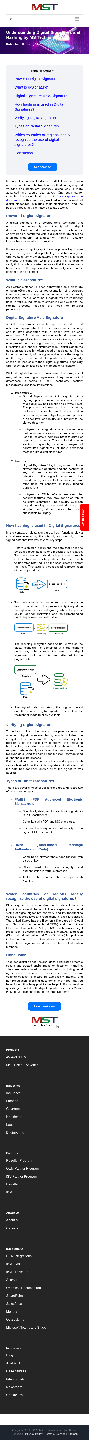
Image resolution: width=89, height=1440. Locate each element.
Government (15, 1109)
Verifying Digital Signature (35, 118)
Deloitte (12, 1184)
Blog (9, 1355)
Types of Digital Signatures (36, 126)
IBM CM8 (13, 1264)
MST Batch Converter (22, 1065)
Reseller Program (19, 1160)
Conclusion (23, 153)
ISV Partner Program (21, 1176)
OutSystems (15, 1319)
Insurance (13, 1093)
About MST (14, 1220)
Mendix (11, 1311)
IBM (9, 1192)
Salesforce (14, 1303)
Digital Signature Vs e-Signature (40, 96)
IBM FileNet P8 (17, 1272)
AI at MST (13, 1363)
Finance (12, 1101)
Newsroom (14, 1387)
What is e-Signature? (31, 87)
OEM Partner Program (22, 1168)
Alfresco (12, 1280)
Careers (12, 1228)
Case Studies (16, 1371)
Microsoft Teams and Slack (26, 1327)
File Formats (15, 1379)
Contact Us (14, 1395)
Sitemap (73, 1433)
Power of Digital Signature (36, 79)
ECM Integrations (19, 1256)
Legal (10, 1124)
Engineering (15, 1132)
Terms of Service (55, 1433)
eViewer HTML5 (18, 1057)
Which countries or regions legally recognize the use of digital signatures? (42, 140)
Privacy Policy (34, 1433)
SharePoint (14, 1295)
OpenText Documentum (23, 1288)
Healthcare (14, 1117)
